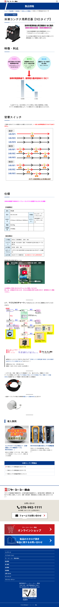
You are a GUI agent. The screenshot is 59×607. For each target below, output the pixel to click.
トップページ (8, 552)
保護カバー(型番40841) (29, 396)
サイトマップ (8, 576)
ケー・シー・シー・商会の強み (12, 558)
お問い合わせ (8, 573)
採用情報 (7, 570)
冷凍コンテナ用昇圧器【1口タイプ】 (16, 470)
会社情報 (7, 567)
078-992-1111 (31, 507)
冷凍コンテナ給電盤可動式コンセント (17, 474)
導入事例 (7, 564)
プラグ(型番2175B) (24, 375)
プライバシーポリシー (10, 579)
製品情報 (7, 561)
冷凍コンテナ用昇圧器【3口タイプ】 (16, 467)
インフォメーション (9, 555)
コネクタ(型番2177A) (36, 375)
